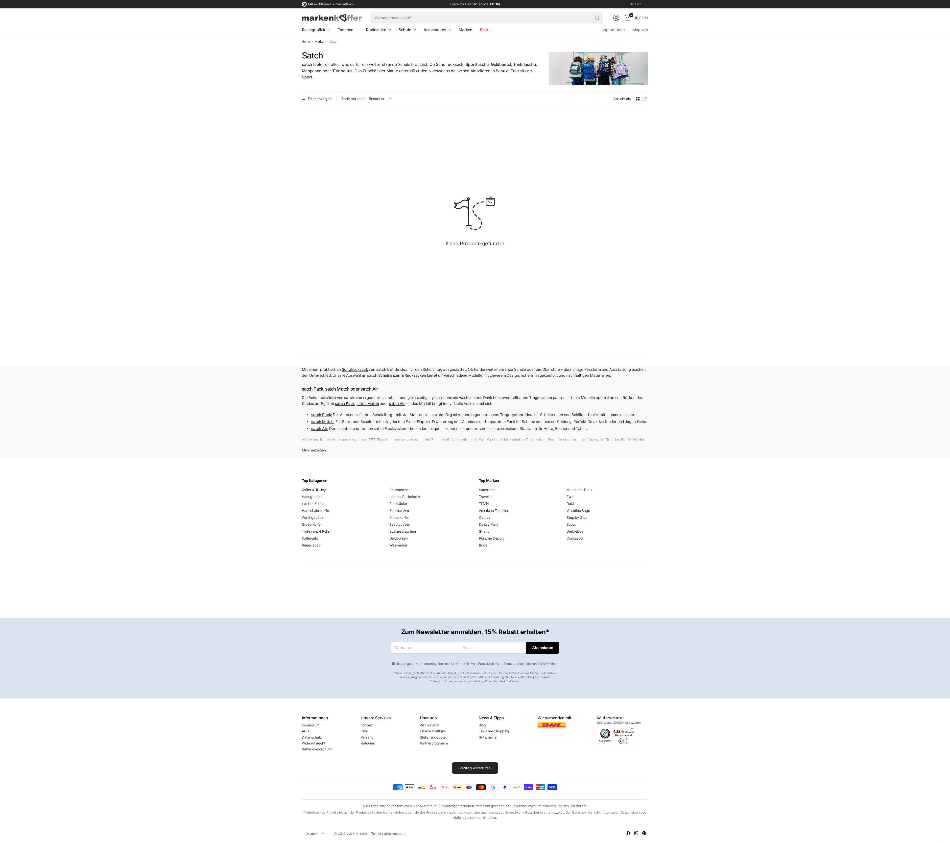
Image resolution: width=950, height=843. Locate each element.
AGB (305, 731)
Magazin (640, 29)
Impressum (310, 725)
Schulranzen (399, 510)
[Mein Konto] (616, 18)
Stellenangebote (433, 737)
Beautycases (399, 524)
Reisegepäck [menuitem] (313, 29)
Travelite (486, 497)
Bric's (483, 545)
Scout (571, 524)
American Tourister (493, 510)
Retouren (368, 743)
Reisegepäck (312, 545)
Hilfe (364, 731)
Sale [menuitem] (484, 29)
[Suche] (597, 18)
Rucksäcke (398, 503)
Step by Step (577, 517)
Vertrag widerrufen (475, 768)
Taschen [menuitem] (346, 29)
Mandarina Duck (580, 490)
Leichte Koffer (313, 503)
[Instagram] (636, 833)
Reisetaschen (399, 490)
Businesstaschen (402, 531)
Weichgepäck (312, 517)
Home (306, 41)
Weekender (398, 545)
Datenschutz (312, 737)
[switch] (623, 741)
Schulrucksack (355, 369)
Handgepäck (312, 497)
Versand (367, 737)
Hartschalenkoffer (316, 510)
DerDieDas (575, 531)
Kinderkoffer (399, 517)
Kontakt (367, 725)
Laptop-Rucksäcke (404, 497)
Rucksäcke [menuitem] (376, 29)
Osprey (485, 517)
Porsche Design (491, 538)
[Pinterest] (644, 833)
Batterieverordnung (317, 749)
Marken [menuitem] (466, 29)
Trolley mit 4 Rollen (317, 531)
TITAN (484, 503)
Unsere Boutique (433, 731)
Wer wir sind (429, 725)
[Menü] (632, 730)
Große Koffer (312, 524)
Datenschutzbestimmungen (448, 681)
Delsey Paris (488, 524)
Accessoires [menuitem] (435, 29)
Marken (320, 41)
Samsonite (487, 490)
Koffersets (310, 538)
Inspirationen (612, 29)
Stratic (484, 531)
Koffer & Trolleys (314, 490)
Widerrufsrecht (313, 743)
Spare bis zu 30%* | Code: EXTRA (475, 4)
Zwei (570, 497)
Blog (482, 725)
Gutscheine (487, 737)
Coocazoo (575, 538)
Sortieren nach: (353, 99)
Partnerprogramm (434, 743)
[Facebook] (628, 833)
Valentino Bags (578, 510)
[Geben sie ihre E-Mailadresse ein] (542, 648)
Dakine (572, 503)
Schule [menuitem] (405, 29)
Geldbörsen (398, 538)
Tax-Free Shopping (494, 731)
